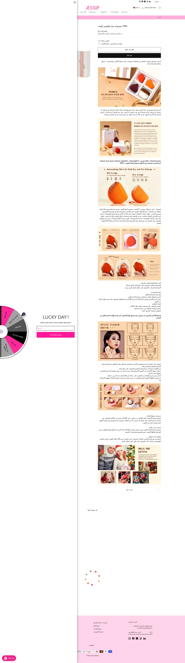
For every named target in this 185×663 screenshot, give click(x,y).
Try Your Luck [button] (55, 335)
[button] (75, 2)
